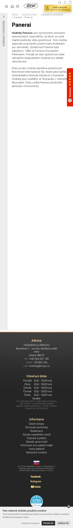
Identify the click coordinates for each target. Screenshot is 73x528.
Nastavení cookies (36, 452)
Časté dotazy (36, 423)
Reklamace (36, 430)
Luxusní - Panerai (23, 17)
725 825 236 (40, 362)
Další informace (29, 14)
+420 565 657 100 (39, 358)
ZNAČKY (17, 6)
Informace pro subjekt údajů (37, 445)
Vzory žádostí (36, 448)
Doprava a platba (36, 438)
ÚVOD (12, 6)
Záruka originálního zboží (37, 434)
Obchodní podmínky (36, 427)
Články (15, 14)
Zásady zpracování (36, 441)
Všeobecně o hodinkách (52, 14)
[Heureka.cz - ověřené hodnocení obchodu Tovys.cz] (36, 501)
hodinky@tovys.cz (39, 366)
